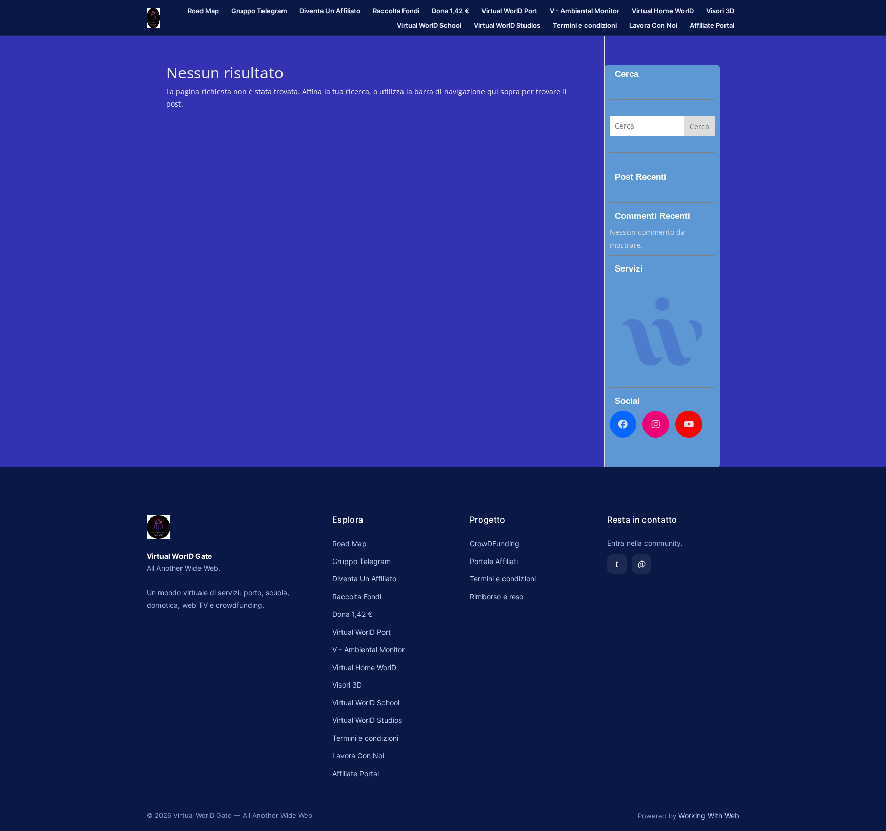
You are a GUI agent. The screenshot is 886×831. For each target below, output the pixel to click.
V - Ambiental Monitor (584, 11)
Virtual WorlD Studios (507, 25)
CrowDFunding (494, 543)
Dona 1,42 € (450, 11)
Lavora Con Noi (653, 25)
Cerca (699, 126)
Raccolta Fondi (396, 11)
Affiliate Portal (712, 25)
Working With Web (708, 815)
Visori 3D (720, 11)
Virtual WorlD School (429, 25)
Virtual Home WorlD (663, 11)
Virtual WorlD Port (509, 11)
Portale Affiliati (494, 561)
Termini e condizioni (585, 25)
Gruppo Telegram (259, 11)
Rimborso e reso (496, 596)
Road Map (203, 11)
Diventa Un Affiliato (329, 11)
